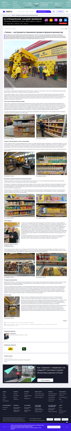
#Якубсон (26, 322)
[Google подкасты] (34, 11)
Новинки (60, 407)
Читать (4, 391)
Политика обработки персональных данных (37, 420)
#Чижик (8, 322)
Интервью (4, 397)
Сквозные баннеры (51, 395)
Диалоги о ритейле (62, 393)
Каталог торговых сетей (39, 395)
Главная (4, 15)
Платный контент (51, 399)
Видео (60, 399)
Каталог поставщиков (39, 397)
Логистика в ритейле (11, 324)
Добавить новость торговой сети (16, 411)
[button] (8, 391)
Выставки (15, 397)
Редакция (57, 419)
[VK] (19, 11)
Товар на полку (51, 400)
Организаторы (16, 395)
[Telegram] (23, 11)
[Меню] (67, 11)
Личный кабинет (7, 405)
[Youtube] (26, 11)
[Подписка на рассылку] (18, 11)
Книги (60, 405)
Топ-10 (60, 409)
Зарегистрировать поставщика (27, 408)
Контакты (64, 419)
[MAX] (21, 11)
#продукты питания (14, 322)
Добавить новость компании (27, 411)
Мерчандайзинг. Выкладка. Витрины (36, 324)
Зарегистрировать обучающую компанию (39, 409)
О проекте (49, 419)
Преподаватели (27, 398)
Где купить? (61, 412)
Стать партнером (62, 397)
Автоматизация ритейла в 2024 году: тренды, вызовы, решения (17, 359)
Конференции (15, 399)
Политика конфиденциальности (35, 418)
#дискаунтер (31, 322)
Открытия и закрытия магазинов (51, 324)
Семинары (26, 393)
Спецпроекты (62, 391)
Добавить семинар (38, 411)
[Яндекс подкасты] (32, 11)
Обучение (26, 391)
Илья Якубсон (13, 333)
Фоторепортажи (6, 400)
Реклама (50, 391)
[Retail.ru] (9, 11)
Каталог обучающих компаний (28, 396)
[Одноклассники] (25, 11)
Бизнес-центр (38, 391)
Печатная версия (51, 397)
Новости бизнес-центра (39, 393)
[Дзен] (30, 11)
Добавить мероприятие (52, 411)
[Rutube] (28, 11)
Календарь (15, 393)
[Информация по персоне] (6, 336)
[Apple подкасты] (35, 11)
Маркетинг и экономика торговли (22, 324)
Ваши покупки (5, 407)
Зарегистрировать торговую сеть (16, 408)
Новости (4, 395)
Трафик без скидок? (62, 411)
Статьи (4, 393)
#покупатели (21, 322)
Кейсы (9, 15)
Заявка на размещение (52, 393)
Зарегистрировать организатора (51, 409)
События (15, 391)
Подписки (4, 409)
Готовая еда (61, 395)
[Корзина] (53, 11)
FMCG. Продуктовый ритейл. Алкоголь (11, 325)
